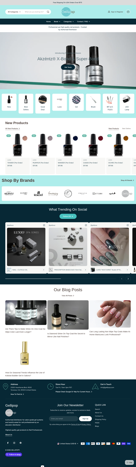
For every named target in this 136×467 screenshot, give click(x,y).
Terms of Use (75, 424)
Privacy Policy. (86, 424)
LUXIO (9, 160)
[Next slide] (77, 85)
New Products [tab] (114, 128)
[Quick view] (26, 138)
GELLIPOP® (15, 450)
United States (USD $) (68, 444)
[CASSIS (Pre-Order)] (93, 145)
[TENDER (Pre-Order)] (17, 145)
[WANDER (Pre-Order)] (68, 145)
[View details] (43, 270)
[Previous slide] (58, 85)
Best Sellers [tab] (126, 128)
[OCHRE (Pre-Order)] (118, 145)
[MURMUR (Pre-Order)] (43, 145)
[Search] (48, 12)
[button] (61, 85)
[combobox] (28, 11)
